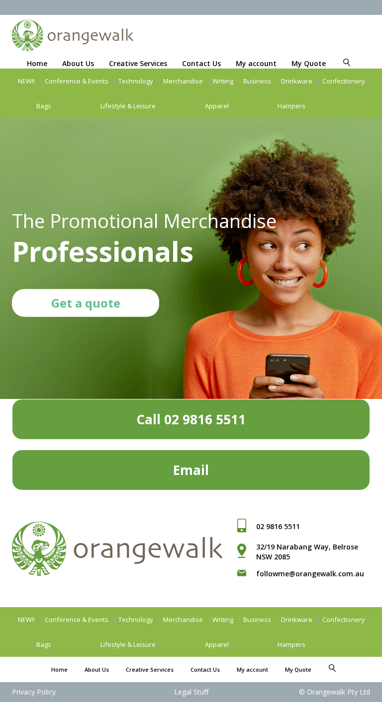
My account (256, 63)
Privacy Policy (34, 692)
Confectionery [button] (343, 81)
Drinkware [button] (296, 81)
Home (37, 63)
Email (191, 470)
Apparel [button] (217, 105)
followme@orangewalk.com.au (310, 573)
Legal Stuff (191, 692)
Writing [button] (222, 81)
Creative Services (138, 63)
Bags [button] (43, 105)
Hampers (291, 105)
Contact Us (201, 63)
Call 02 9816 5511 (191, 419)
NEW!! (26, 81)
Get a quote (85, 303)
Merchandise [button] (183, 81)
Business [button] (257, 81)
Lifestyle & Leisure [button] (128, 105)
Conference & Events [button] (76, 81)
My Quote (308, 63)
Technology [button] (135, 81)
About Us (78, 63)
